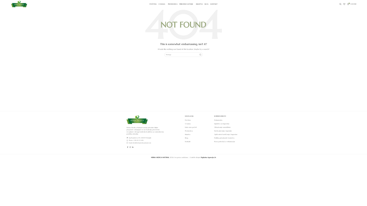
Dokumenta (218, 120)
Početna (188, 120)
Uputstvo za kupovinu (221, 124)
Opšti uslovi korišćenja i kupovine (225, 134)
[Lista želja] (344, 4)
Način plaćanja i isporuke (223, 131)
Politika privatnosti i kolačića (224, 138)
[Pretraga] (340, 4)
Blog (186, 138)
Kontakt (187, 141)
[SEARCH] (200, 54)
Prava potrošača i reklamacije (224, 141)
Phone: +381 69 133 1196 (136, 140)
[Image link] (137, 120)
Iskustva (187, 134)
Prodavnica (189, 131)
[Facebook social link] (128, 147)
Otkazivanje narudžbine (222, 127)
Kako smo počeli (191, 127)
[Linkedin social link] (132, 147)
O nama (188, 124)
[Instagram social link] (130, 147)
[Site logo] (19, 4)
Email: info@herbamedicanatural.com (140, 143)
